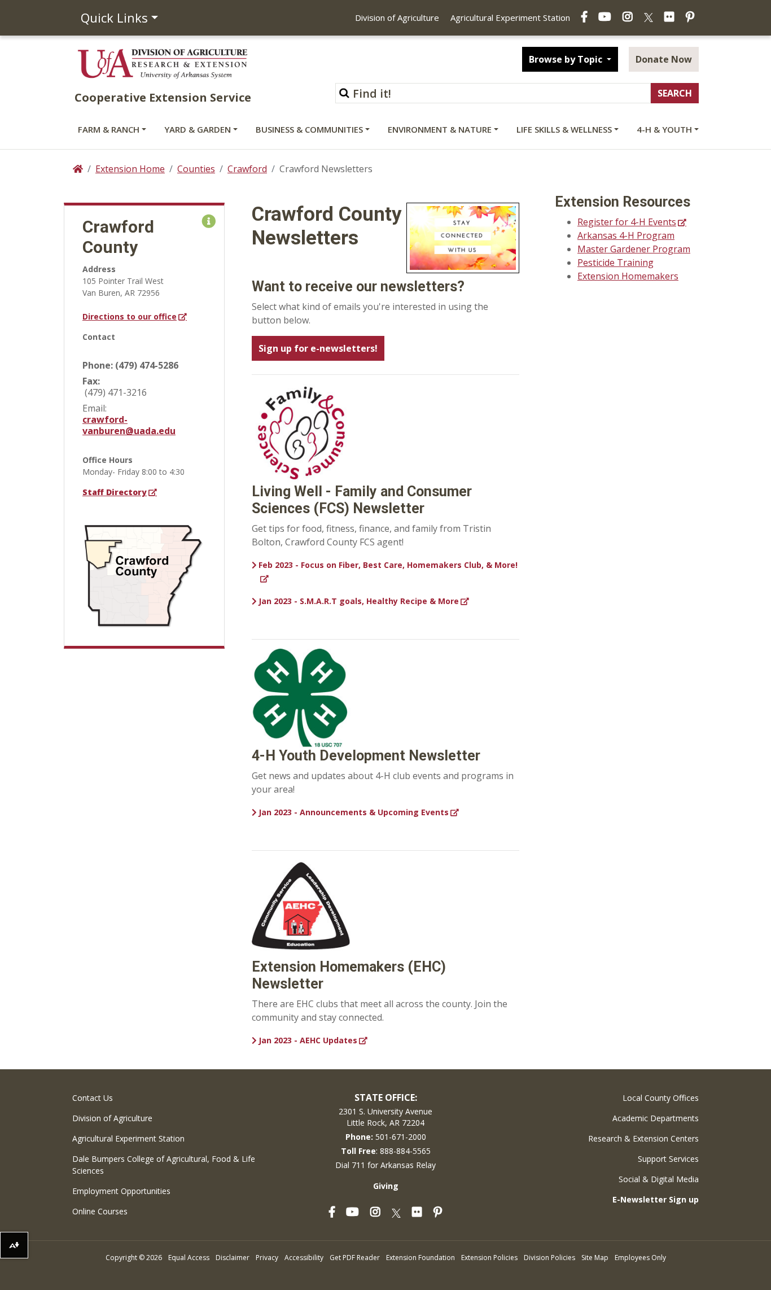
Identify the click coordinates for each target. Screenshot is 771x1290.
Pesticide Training (615, 262)
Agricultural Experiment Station (510, 17)
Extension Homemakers (627, 276)
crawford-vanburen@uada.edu (129, 425)
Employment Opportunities (121, 1191)
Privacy (267, 1257)
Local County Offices (661, 1097)
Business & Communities (309, 129)
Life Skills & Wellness (564, 129)
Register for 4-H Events (626, 222)
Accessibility (303, 1257)
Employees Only (640, 1257)
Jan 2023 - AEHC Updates (308, 1040)
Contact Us (92, 1097)
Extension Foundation (420, 1257)
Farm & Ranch (108, 129)
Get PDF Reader (355, 1257)
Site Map (594, 1257)
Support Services (668, 1158)
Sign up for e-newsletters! (318, 348)
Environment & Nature (440, 129)
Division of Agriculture (397, 17)
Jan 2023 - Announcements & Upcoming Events (354, 812)
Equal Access (188, 1257)
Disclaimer (232, 1257)
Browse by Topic (566, 59)
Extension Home (130, 169)
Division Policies (549, 1257)
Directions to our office (129, 316)
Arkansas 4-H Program (625, 235)
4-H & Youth (664, 129)
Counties (196, 169)
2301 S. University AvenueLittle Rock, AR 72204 (385, 1117)
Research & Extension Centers (643, 1138)
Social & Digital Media (659, 1179)
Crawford (247, 169)
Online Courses (100, 1211)
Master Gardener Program (633, 249)
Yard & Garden (197, 129)
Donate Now (664, 59)
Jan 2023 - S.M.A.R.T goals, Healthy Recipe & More (359, 601)
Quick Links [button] (114, 17)
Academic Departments (655, 1118)
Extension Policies (489, 1257)
